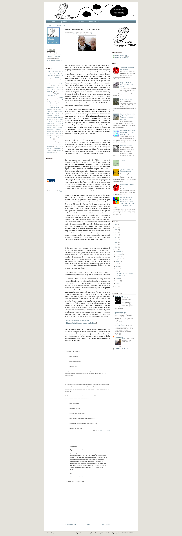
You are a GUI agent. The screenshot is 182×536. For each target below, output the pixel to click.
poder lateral (50, 133)
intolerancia (49, 117)
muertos (60, 127)
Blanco (124, 338)
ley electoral (60, 119)
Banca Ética (50, 75)
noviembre (119, 254)
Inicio (88, 524)
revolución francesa (52, 142)
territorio (59, 150)
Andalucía (54, 73)
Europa (56, 78)
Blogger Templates (80, 533)
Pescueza (49, 93)
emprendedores (50, 103)
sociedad (49, 148)
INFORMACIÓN (93, 22)
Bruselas (57, 75)
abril (117, 271)
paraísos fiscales (51, 131)
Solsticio (122, 160)
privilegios (49, 139)
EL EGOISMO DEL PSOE (127, 185)
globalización (54, 107)
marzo (118, 278)
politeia (48, 135)
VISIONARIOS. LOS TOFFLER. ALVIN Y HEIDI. (82, 30)
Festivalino (56, 83)
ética (55, 152)
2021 (116, 227)
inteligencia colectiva (53, 113)
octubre (118, 256)
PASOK (60, 89)
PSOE (49, 91)
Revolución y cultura (126, 145)
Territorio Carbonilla (120, 312)
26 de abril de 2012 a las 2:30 (76, 476)
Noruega (54, 89)
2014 (116, 244)
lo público (58, 121)
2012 (116, 249)
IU (60, 85)
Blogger (61, 191)
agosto (118, 261)
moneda (54, 127)
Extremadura (49, 81)
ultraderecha (49, 152)
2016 (116, 239)
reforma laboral (50, 141)
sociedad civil (57, 148)
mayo (117, 269)
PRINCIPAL (52, 22)
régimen (61, 142)
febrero (118, 281)
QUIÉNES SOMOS (67, 22)
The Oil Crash (119, 296)
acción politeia (53, 533)
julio (117, 264)
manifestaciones (50, 123)
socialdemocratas (58, 146)
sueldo (48, 150)
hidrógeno (49, 109)
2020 (116, 230)
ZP (62, 100)
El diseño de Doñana (126, 99)
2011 (116, 286)
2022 (116, 225)
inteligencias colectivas (53, 115)
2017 (116, 237)
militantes (49, 127)
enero (117, 283)
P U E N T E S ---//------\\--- (122, 349)
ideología (58, 109)
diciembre (118, 251)
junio (117, 266)
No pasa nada (125, 297)
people (59, 131)
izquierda (57, 117)
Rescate (61, 93)
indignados (49, 111)
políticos (61, 135)
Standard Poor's (59, 95)
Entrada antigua (105, 524)
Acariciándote (119, 337)
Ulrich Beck (51, 99)
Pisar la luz (118, 314)
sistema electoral (53, 144)
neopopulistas (50, 129)
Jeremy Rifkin (50, 87)
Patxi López (59, 91)
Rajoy (55, 94)
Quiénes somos (61, 25)
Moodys (48, 89)
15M (48, 71)
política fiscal (55, 135)
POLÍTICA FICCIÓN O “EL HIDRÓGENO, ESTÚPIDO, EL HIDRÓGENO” (127, 132)
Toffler (61, 98)
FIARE (56, 81)
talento (53, 150)
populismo (52, 137)
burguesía (59, 101)
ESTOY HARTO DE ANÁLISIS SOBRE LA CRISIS (126, 84)
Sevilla (50, 96)
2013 (116, 247)
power (59, 137)
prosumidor (58, 139)
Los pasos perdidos (120, 325)
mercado (58, 125)
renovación (58, 141)
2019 (116, 232)
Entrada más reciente (70, 524)
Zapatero (51, 102)
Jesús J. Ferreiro (105, 430)
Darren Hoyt (111, 533)
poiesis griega (58, 133)
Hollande (55, 85)
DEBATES (81, 22)
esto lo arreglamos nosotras (123, 324)
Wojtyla (57, 99)
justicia (50, 119)
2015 (116, 242)
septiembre (119, 259)
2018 (116, 234)
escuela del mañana (58, 105)
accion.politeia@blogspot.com (55, 60)
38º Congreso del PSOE (57, 71)
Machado (59, 87)
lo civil (50, 121)
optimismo (58, 129)
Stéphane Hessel (53, 98)
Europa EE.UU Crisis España (54, 79)
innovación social (58, 111)
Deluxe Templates (95, 533)
